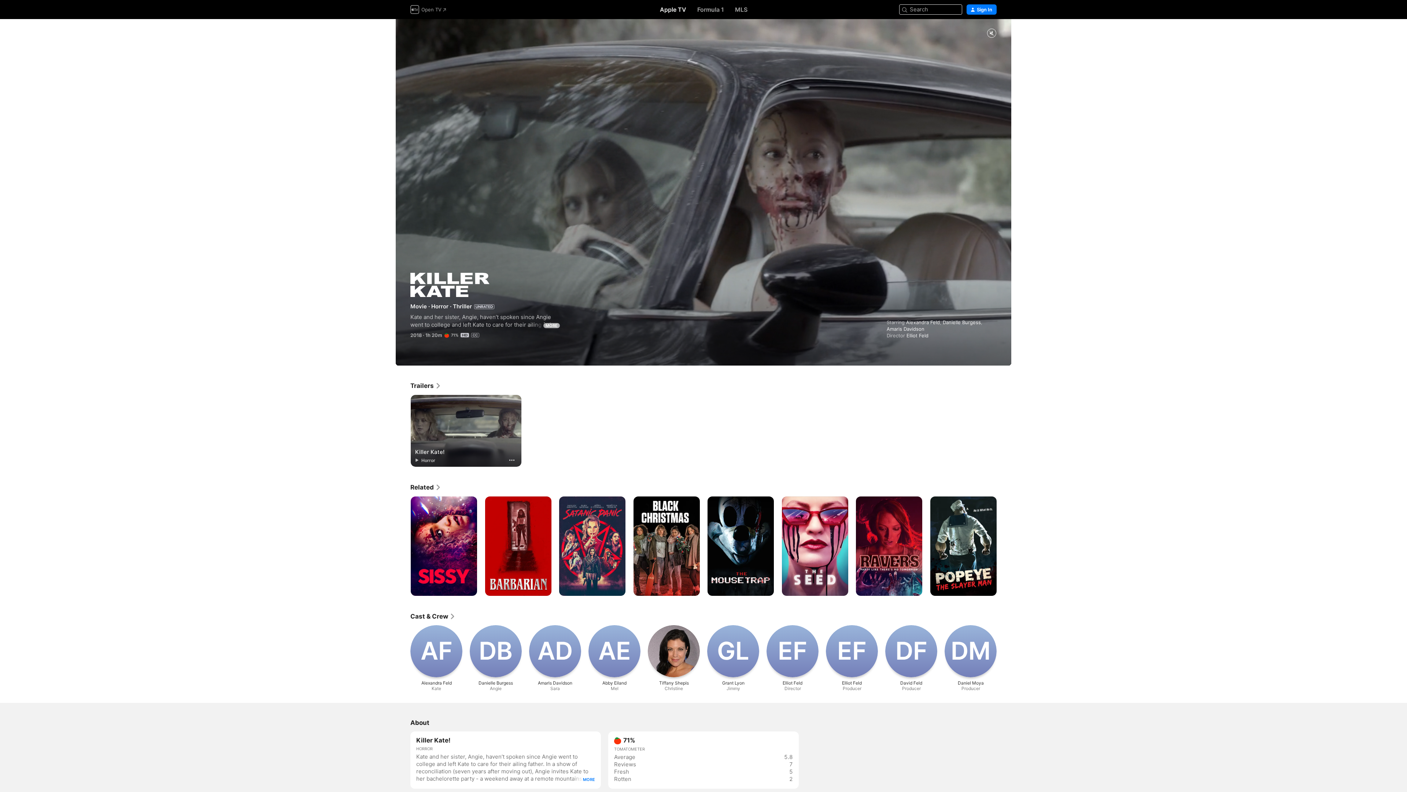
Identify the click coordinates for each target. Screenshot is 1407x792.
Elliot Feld (917, 335)
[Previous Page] (403, 546)
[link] (425, 386)
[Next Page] (1004, 546)
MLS (741, 9)
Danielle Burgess (962, 322)
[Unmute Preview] (991, 33)
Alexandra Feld (923, 322)
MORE (552, 325)
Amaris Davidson (905, 329)
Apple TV (673, 9)
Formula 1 (710, 9)
